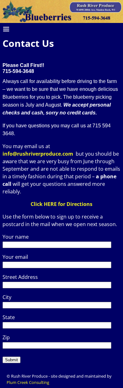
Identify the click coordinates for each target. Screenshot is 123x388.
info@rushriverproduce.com (38, 153)
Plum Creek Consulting (28, 382)
